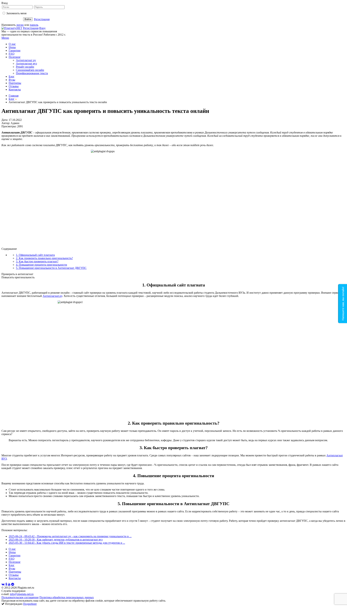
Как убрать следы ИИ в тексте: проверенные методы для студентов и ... (81, 542)
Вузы (12, 79)
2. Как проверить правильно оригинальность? (44, 258)
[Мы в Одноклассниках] (6, 584)
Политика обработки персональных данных (66, 597)
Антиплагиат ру (26, 60)
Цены (12, 47)
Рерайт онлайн (25, 66)
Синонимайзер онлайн (30, 70)
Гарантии (14, 50)
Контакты (15, 89)
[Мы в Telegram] (12, 584)
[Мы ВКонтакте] (3, 584)
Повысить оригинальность (18, 277)
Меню (5, 37)
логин (20, 24)
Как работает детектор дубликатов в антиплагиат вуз (69, 539)
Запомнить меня (16, 13)
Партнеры (15, 83)
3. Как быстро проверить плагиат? (37, 261)
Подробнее (30, 603)
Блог (11, 76)
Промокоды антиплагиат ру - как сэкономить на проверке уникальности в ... (84, 536)
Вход (42, 28)
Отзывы (14, 86)
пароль (34, 24)
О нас (12, 44)
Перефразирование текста (32, 73)
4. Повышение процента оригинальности (41, 264)
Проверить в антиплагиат (17, 274)
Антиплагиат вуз (26, 63)
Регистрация (42, 19)
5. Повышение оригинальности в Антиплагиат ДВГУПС (51, 267)
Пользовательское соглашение (20, 597)
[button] (342, 303)
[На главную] (11, 28)
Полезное (14, 57)
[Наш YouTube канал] (9, 584)
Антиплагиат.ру (52, 295)
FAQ (11, 53)
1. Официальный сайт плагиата (35, 254)
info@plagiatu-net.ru (22, 594)
